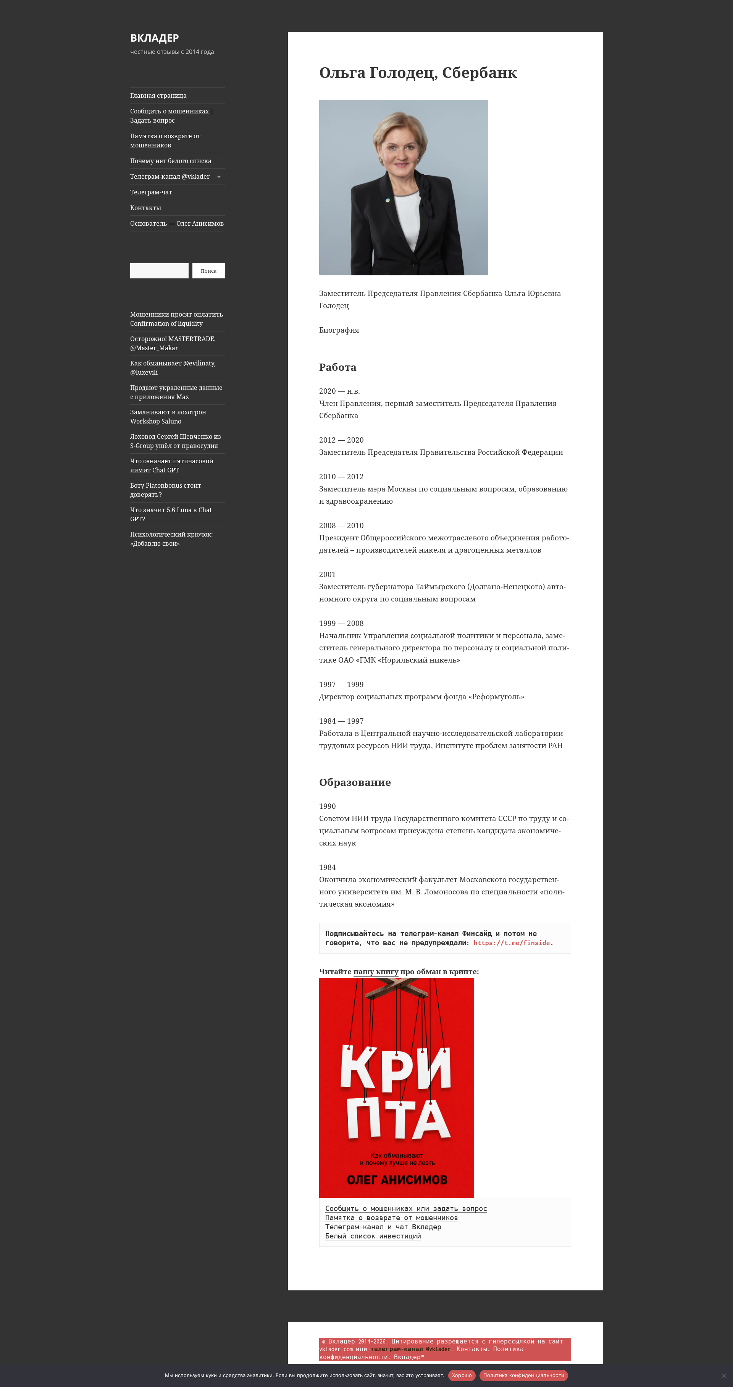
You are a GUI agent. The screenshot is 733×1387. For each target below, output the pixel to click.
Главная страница (158, 95)
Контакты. (473, 1349)
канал (373, 1227)
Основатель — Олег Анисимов (177, 223)
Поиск (208, 270)
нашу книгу (376, 971)
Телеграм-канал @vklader (170, 176)
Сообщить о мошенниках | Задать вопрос (172, 115)
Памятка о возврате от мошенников (165, 140)
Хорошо (462, 1375)
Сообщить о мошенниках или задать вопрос (406, 1208)
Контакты (145, 208)
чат (402, 1227)
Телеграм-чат (151, 192)
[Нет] (723, 1375)
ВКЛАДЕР (154, 38)
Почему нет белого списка (171, 161)
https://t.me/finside (512, 943)
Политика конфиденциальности (523, 1375)
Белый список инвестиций (373, 1236)
